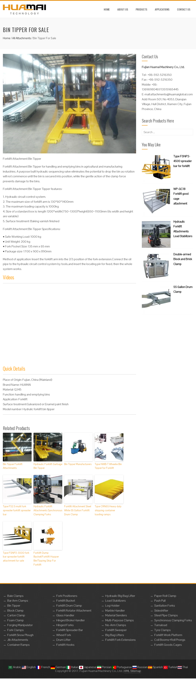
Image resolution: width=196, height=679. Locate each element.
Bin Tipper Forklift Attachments (12, 466)
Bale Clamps (15, 596)
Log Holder (112, 606)
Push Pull (160, 601)
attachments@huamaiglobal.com (171, 94)
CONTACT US (183, 9)
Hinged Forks (65, 625)
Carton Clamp (16, 615)
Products (141, 9)
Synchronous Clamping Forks (173, 620)
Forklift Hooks (65, 645)
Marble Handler (115, 611)
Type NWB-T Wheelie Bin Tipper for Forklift (108, 466)
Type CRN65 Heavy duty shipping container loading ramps (108, 510)
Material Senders (116, 615)
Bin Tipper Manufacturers (77, 464)
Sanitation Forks (164, 606)
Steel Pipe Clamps (166, 615)
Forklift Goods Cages (168, 645)
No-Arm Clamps (115, 625)
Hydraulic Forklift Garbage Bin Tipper (47, 466)
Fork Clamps (15, 630)
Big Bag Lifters (114, 635)
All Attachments (21, 38)
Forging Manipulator (20, 625)
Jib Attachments (17, 640)
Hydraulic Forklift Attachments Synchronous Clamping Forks (47, 510)
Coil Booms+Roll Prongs (169, 640)
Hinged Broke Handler (70, 620)
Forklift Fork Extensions (120, 640)
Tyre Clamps (162, 630)
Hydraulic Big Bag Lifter (120, 596)
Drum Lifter (63, 640)
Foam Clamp (15, 620)
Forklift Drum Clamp (69, 606)
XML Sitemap (132, 671)
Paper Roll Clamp (165, 596)
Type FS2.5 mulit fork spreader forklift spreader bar (17, 510)
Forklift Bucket (65, 601)
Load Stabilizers (115, 601)
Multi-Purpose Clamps (119, 620)
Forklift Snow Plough (20, 635)
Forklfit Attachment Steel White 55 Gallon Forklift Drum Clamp (77, 510)
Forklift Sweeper (116, 630)
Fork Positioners (66, 596)
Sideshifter (161, 611)
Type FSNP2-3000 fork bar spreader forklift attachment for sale (16, 556)
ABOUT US (122, 9)
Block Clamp (15, 611)
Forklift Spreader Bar (69, 630)
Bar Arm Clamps (17, 601)
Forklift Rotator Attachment (73, 611)
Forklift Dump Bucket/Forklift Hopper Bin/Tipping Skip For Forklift (46, 558)
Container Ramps (18, 645)
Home (107, 9)
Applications (162, 9)
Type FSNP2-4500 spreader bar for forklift (182, 161)
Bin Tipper (13, 606)
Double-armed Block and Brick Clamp (182, 259)
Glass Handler (65, 615)
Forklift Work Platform (168, 635)
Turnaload (160, 625)
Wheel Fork (63, 635)
